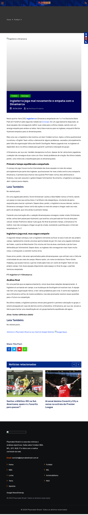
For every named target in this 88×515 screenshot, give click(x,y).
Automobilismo (52, 475)
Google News (12, 493)
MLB (48, 481)
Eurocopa (45, 122)
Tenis (11, 481)
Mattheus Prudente (36, 109)
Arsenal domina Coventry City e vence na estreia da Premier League (61, 404)
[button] (74, 364)
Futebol (17, 20)
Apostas (12, 486)
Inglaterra (31, 119)
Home (9, 20)
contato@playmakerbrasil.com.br (25, 458)
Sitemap (20, 493)
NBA (10, 470)
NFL (47, 470)
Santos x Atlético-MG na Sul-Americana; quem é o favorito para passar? (22, 404)
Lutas (11, 475)
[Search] (86, 3)
